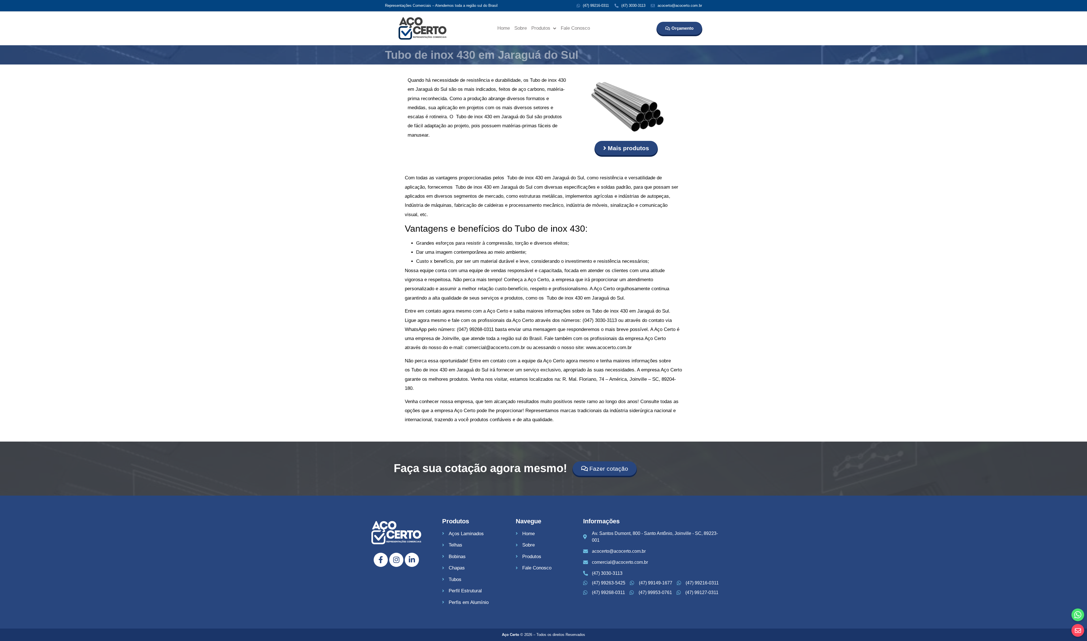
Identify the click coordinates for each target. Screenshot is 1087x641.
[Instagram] (396, 560)
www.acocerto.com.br (609, 347)
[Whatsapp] (1077, 614)
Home (503, 28)
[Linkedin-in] (412, 560)
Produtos (540, 28)
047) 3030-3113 (600, 320)
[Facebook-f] (381, 560)
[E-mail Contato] (1077, 630)
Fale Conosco (575, 28)
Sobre (520, 28)
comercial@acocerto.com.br (495, 347)
